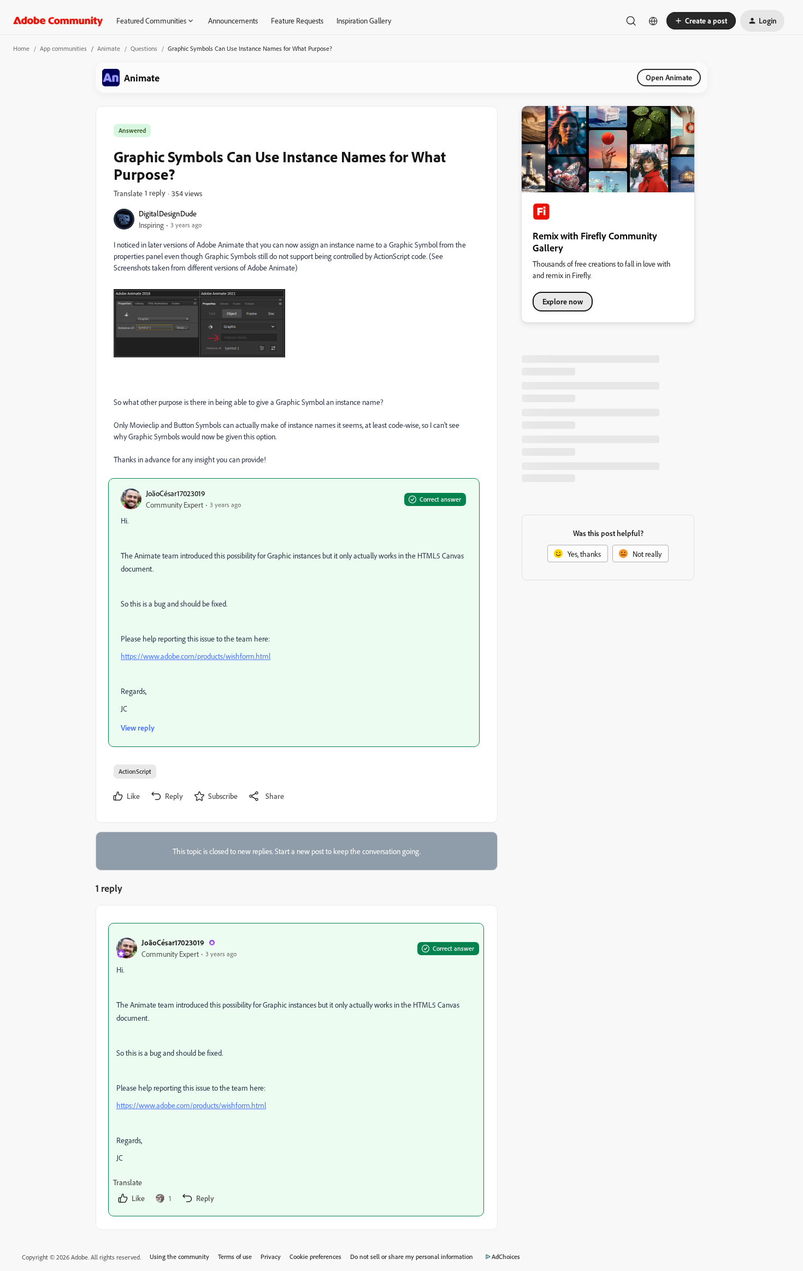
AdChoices (506, 1256)
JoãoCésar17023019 (175, 493)
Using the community (179, 1256)
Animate (108, 48)
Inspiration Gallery (363, 20)
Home (21, 48)
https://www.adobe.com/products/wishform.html (195, 656)
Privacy (271, 1256)
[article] (296, 1069)
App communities (63, 48)
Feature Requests (297, 20)
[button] (701, 21)
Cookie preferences (315, 1256)
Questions (144, 48)
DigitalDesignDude (168, 213)
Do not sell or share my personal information (411, 1256)
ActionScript (135, 771)
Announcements (233, 20)
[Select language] (653, 21)
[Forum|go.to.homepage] (58, 21)
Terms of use (235, 1256)
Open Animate (669, 77)
